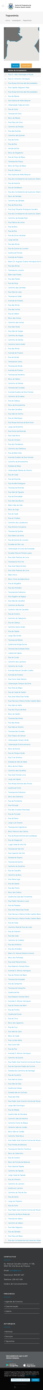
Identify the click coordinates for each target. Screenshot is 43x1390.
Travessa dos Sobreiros (16, 592)
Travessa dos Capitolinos (17, 827)
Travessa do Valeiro (15, 1219)
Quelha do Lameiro (15, 1188)
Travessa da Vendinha (16, 375)
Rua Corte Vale (14, 1045)
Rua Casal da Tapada (16, 1166)
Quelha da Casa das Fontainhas (20, 897)
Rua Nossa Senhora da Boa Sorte (21, 423)
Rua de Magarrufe (15, 840)
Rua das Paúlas (14, 279)
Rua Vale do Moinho (16, 727)
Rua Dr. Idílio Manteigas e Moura (20, 75)
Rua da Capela (13, 631)
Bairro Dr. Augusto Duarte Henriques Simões (25, 262)
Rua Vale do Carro (15, 1032)
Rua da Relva (13, 818)
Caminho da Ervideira (16, 396)
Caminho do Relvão (15, 340)
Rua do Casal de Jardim (17, 692)
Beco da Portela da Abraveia (19, 1162)
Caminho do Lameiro (16, 1184)
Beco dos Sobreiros (15, 797)
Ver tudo (15, 65)
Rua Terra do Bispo (15, 688)
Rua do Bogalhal (14, 584)
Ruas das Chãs (13, 1097)
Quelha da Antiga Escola (17, 644)
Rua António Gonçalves (17, 527)
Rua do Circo (13, 1019)
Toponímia (9, 1341)
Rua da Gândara (14, 1232)
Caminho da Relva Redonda (19, 1214)
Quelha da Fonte (14, 788)
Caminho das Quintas (16, 135)
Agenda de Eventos (14, 1302)
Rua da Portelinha (15, 801)
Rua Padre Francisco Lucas (18, 901)
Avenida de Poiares (15, 257)
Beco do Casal (13, 1036)
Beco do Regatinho (15, 153)
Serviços (9, 1336)
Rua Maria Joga (14, 879)
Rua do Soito (13, 109)
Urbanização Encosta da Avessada (21, 549)
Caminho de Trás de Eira (17, 1193)
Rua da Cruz (13, 1027)
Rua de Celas (13, 923)
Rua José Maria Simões (17, 566)
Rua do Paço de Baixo (16, 157)
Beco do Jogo (13, 510)
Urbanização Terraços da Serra (19, 684)
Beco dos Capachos (15, 1023)
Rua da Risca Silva (15, 205)
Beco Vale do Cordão (16, 1132)
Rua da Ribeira (13, 96)
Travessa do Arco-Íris (16, 562)
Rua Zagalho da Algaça (17, 597)
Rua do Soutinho (14, 1075)
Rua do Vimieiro (14, 440)
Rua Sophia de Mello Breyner (19, 101)
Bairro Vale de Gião (15, 505)
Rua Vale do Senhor (15, 414)
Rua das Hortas (14, 309)
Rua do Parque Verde (16, 753)
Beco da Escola (14, 749)
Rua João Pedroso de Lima (18, 557)
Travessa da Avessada (16, 979)
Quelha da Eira (13, 992)
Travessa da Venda (15, 366)
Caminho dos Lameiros (17, 662)
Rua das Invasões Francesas (19, 810)
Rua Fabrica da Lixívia (16, 222)
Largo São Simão (14, 636)
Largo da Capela (14, 779)
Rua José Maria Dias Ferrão (18, 697)
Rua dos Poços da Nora (17, 710)
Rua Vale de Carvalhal (16, 601)
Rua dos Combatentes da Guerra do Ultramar (25, 1240)
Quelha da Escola (14, 1014)
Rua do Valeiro (13, 314)
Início (8, 20)
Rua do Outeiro (14, 614)
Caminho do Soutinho (16, 866)
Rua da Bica (12, 227)
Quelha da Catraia (15, 1088)
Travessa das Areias (15, 718)
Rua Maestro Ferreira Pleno (18, 997)
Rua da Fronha (13, 1010)
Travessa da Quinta (15, 862)
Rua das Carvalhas (15, 409)
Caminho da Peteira (15, 127)
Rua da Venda (13, 357)
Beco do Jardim (14, 714)
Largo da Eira (13, 240)
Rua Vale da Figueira (16, 492)
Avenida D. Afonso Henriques (19, 971)
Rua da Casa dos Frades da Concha (21, 1066)
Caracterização (11, 1306)
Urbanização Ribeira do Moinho (20, 470)
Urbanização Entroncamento (19, 744)
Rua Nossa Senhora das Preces (20, 784)
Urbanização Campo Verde (18, 740)
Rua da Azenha (14, 183)
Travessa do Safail (15, 296)
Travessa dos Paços (15, 162)
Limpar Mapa (26, 65)
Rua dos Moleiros (14, 945)
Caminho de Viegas (15, 336)
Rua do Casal (13, 475)
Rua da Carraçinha (15, 984)
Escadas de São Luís (16, 544)
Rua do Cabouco (14, 170)
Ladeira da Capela (15, 653)
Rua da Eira (12, 144)
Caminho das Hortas (16, 322)
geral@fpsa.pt (16, 1271)
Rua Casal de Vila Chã (16, 853)
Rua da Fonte (13, 140)
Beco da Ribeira (14, 118)
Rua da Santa (13, 1197)
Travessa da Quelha (15, 531)
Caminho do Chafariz (16, 940)
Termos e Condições (30, 1376)
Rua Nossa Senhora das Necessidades (22, 83)
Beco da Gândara (14, 196)
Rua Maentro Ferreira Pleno (18, 966)
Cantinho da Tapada (15, 1171)
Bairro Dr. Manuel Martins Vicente (21, 953)
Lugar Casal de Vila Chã (17, 845)
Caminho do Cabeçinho (17, 618)
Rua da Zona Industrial (16, 235)
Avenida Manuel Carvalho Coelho (20, 671)
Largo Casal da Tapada (16, 1175)
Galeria (8, 1311)
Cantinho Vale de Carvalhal (18, 610)
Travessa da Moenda (16, 488)
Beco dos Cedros (14, 892)
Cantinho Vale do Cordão (17, 1127)
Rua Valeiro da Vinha (16, 536)
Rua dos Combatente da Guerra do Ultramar (25, 179)
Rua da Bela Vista (15, 453)
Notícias (8, 1332)
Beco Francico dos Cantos (18, 831)
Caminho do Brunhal (16, 605)
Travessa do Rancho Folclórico (19, 1149)
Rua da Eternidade (15, 496)
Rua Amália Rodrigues (16, 483)
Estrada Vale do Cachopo (17, 1092)
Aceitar (35, 1380)
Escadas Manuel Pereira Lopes (20, 553)
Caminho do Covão (15, 666)
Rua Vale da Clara (14, 1084)
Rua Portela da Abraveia (17, 1145)
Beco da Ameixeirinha (16, 405)
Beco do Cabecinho (15, 1153)
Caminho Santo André (16, 344)
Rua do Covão (13, 657)
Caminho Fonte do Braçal (18, 1123)
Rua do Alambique (15, 418)
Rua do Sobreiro (14, 932)
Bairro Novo (12, 575)
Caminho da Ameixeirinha (18, 462)
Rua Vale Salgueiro (15, 1227)
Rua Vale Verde (14, 327)
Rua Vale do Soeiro (15, 1079)
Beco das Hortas (14, 318)
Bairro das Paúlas (14, 275)
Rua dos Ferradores (15, 444)
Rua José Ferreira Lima (17, 775)
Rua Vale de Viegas (15, 331)
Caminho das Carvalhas (17, 771)
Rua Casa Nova (14, 436)
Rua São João (13, 936)
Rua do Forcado (14, 814)
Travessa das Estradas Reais (18, 649)
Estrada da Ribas (14, 466)
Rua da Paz (12, 1049)
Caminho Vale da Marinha (18, 1119)
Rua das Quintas (14, 131)
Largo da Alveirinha (15, 427)
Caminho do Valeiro (15, 1223)
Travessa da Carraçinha (16, 988)
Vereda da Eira (13, 148)
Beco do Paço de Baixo (17, 166)
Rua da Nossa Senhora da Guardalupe (22, 836)
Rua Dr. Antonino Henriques (19, 79)
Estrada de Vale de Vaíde (17, 762)
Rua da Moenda (14, 479)
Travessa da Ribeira (15, 640)
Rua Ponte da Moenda (17, 431)
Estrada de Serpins (15, 858)
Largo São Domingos (16, 1106)
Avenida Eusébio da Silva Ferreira (20, 392)
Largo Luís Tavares (15, 823)
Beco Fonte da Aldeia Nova (18, 579)
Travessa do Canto (15, 362)
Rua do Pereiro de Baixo (17, 975)
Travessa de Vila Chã (16, 849)
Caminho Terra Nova (16, 1136)
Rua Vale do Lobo (15, 292)
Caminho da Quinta (15, 1058)
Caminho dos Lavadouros (18, 523)
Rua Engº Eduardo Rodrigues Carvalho (23, 209)
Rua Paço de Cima (15, 122)
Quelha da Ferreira (15, 253)
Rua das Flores (13, 888)
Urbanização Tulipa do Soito (18, 105)
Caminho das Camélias (17, 288)
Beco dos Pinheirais (15, 958)
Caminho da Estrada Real (17, 218)
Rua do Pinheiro (14, 1180)
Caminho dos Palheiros (17, 449)
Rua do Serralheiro (15, 188)
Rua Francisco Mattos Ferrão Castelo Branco (25, 701)
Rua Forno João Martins (17, 679)
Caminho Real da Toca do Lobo (20, 927)
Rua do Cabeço (14, 401)
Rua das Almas (14, 244)
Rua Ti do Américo (15, 758)
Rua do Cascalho (14, 871)
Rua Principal (13, 805)
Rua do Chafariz (14, 518)
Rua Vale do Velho (15, 705)
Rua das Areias (13, 723)
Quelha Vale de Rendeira (17, 1114)
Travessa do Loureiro (16, 270)
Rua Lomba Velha (15, 1040)
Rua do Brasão (13, 1110)
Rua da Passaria (14, 905)
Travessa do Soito (15, 114)
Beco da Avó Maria (15, 766)
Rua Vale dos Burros (16, 501)
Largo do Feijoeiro (15, 1201)
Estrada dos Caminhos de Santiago (21, 1071)
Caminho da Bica (14, 875)
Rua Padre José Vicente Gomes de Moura (24, 1062)
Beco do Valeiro (14, 379)
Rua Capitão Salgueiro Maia (18, 88)
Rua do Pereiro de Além (17, 1005)
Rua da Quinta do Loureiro (18, 249)
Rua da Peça (13, 283)
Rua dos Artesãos (15, 588)
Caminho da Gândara (16, 201)
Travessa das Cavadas (16, 388)
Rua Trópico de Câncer (17, 736)
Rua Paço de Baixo (15, 1236)
